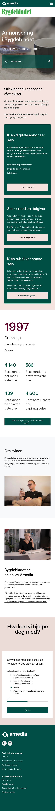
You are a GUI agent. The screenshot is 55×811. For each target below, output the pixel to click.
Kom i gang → (27, 187)
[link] (10, 3)
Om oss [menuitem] (5, 757)
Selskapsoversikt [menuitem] (8, 792)
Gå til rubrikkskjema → (27, 295)
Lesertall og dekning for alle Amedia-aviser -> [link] (27, 421)
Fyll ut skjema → (27, 237)
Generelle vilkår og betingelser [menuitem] (14, 788)
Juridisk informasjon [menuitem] (12, 776)
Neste (27, 710)
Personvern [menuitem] (6, 780)
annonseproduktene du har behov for (20, 596)
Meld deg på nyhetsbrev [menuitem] (11, 769)
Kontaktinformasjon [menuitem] (10, 765)
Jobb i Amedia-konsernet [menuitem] (12, 761)
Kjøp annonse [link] (13, 61)
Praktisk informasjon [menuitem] (12, 753)
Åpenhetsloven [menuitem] (8, 784)
